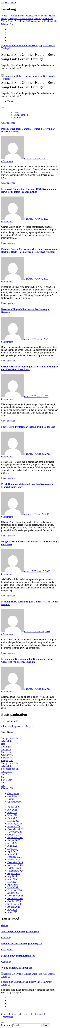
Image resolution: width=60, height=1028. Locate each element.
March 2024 (13, 887)
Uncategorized (8, 123)
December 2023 (15, 895)
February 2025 (14, 857)
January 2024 (13, 893)
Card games (13, 793)
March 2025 (13, 854)
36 (13, 721)
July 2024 (12, 876)
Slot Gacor (6, 771)
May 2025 (12, 848)
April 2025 (12, 851)
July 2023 (12, 909)
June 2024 (12, 879)
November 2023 (15, 898)
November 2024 (15, 865)
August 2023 (13, 906)
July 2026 (12, 809)
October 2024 (14, 868)
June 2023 (12, 912)
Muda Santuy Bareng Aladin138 (18, 955)
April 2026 (12, 818)
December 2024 (15, 862)
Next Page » (27, 726)
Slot (3, 777)
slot (3, 743)
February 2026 (14, 823)
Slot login (6, 746)
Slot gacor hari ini (9, 738)
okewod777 (30, 158)
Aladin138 (6, 741)
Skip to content (8, 2)
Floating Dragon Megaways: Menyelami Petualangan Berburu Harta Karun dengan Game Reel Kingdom (29, 250)
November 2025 (15, 832)
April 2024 (12, 884)
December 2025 (15, 829)
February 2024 (14, 890)
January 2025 (13, 859)
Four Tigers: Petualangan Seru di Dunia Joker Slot (28, 427)
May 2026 (12, 815)
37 (16, 721)
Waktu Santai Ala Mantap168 (16, 967)
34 (7, 721)
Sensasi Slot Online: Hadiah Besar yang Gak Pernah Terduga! (29, 56)
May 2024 (12, 881)
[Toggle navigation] (2, 74)
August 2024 (13, 873)
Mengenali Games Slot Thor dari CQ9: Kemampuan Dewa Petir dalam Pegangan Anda (28, 190)
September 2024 (15, 870)
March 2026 (13, 820)
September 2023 (15, 904)
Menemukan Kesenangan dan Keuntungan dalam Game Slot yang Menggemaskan (27, 660)
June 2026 (12, 812)
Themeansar (7, 1017)
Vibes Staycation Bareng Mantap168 (20, 931)
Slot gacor (6, 749)
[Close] (2, 1022)
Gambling (12, 796)
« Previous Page (9, 726)
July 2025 (12, 843)
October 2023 (14, 901)
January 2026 (13, 826)
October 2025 (14, 834)
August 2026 (13, 807)
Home (10, 101)
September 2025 (15, 837)
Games (10, 799)
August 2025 (13, 840)
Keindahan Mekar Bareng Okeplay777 (21, 943)
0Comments (7, 161)
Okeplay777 (7, 755)
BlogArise (39, 1014)
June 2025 (12, 845)
